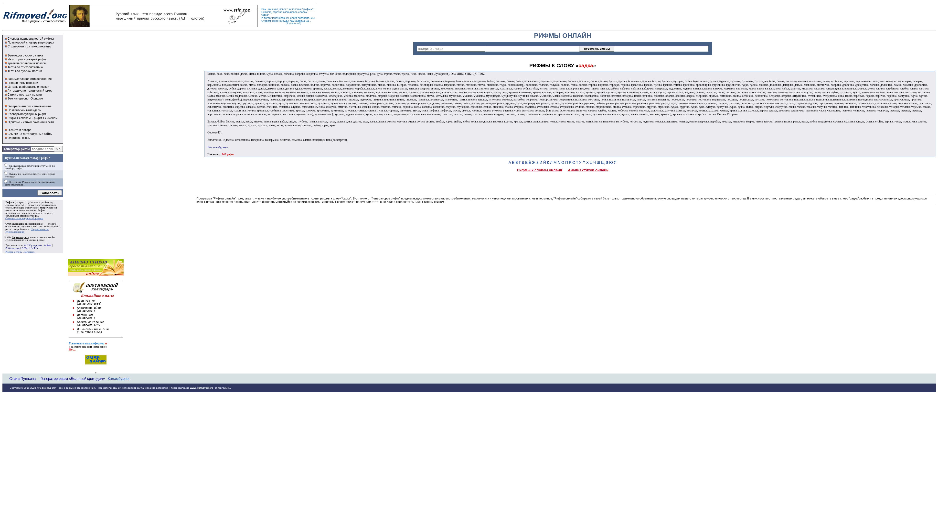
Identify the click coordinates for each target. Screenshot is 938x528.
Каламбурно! (118, 379)
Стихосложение (14, 223)
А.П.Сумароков (33, 245)
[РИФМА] (35, 23)
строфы (33, 215)
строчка (277, 12)
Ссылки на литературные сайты (30, 134)
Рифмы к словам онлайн (539, 170)
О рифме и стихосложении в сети (31, 122)
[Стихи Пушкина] (163, 26)
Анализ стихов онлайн (588, 170)
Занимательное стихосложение (30, 79)
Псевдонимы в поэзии (23, 83)
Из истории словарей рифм (27, 59)
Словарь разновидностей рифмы (31, 38)
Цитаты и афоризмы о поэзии (28, 86)
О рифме (37, 98)
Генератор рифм (17, 149)
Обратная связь (19, 138)
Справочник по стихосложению (29, 46)
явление (296, 9)
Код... (72, 349)
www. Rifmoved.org (201, 387)
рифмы (307, 9)
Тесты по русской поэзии (25, 71)
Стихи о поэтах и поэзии (25, 94)
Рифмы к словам (19, 118)
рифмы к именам (45, 118)
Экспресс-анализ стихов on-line (30, 106)
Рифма (9, 202)
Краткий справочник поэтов (27, 63)
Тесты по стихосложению (25, 67)
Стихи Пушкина (22, 378)
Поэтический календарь (24, 110)
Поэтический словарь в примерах (31, 42)
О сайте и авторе (20, 130)
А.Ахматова (12, 248)
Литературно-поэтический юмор (30, 90)
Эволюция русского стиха (25, 55)
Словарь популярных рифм (27, 114)
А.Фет (47, 245)
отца (265, 14)
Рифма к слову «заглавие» (20, 252)
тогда (267, 17)
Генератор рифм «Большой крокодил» (73, 378)
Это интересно (18, 98)
